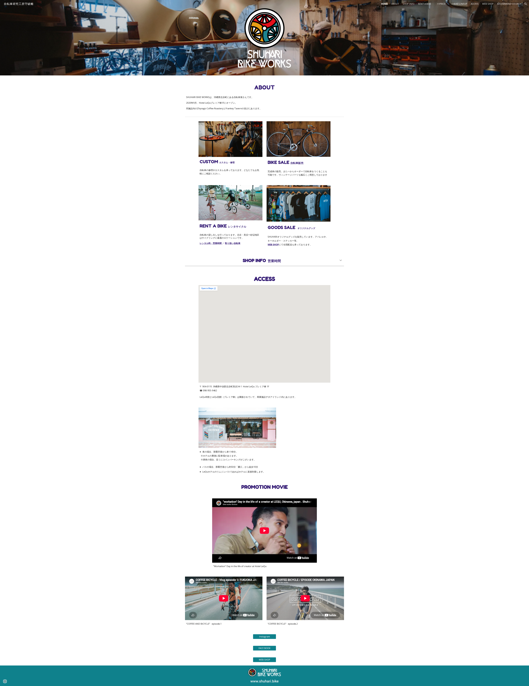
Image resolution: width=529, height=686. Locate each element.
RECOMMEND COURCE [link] (509, 3)
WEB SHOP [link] (487, 3)
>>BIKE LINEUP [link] (458, 3)
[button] (525, 4)
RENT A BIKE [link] (424, 3)
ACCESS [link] (475, 3)
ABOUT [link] (395, 3)
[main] (264, 87)
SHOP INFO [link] (408, 3)
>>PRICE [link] (440, 3)
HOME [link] (384, 3)
